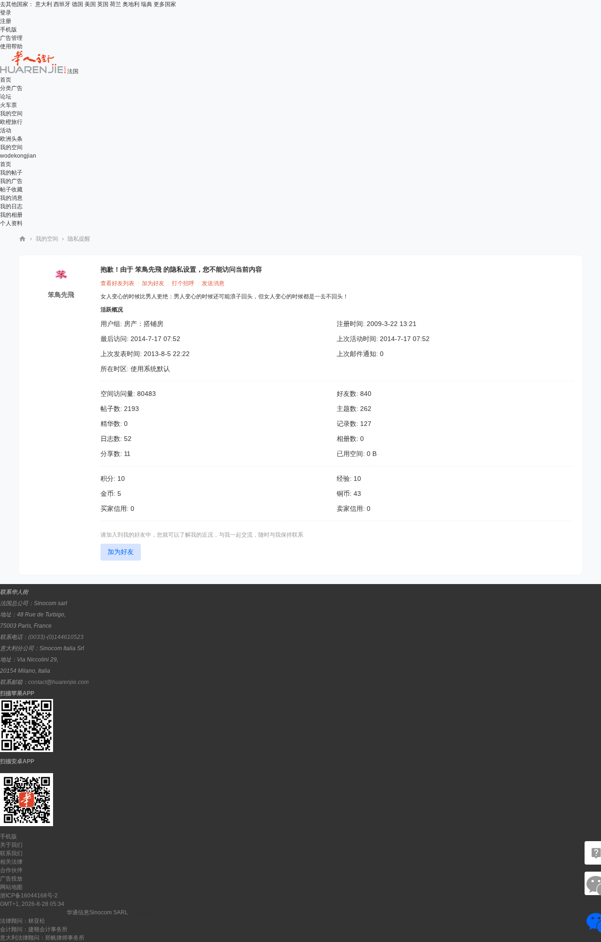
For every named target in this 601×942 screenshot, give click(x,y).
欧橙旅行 (11, 122)
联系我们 (11, 853)
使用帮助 (11, 46)
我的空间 (11, 113)
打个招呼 (183, 283)
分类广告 (11, 88)
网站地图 (11, 887)
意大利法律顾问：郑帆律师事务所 (42, 937)
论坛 (5, 96)
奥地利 (131, 4)
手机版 (8, 29)
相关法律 (11, 861)
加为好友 (153, 283)
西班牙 (62, 4)
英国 (102, 4)
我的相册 (11, 215)
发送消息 (213, 283)
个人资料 (11, 223)
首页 (5, 79)
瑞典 (146, 4)
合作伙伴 (11, 870)
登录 (5, 12)
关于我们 (11, 845)
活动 (5, 130)
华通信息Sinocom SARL (97, 912)
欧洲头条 (11, 139)
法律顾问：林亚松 (22, 921)
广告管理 (11, 38)
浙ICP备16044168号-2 (29, 895)
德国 (77, 4)
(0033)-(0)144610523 (56, 637)
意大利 (43, 4)
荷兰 (115, 4)
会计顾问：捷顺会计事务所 (34, 929)
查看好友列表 (117, 283)
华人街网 (22, 239)
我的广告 (11, 181)
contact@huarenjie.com (58, 682)
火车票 (8, 105)
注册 (5, 21)
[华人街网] (33, 71)
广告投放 (11, 878)
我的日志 (11, 206)
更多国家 (165, 4)
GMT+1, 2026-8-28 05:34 (32, 904)
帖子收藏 (11, 189)
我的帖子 (11, 172)
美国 (90, 4)
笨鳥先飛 (61, 294)
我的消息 (11, 198)
